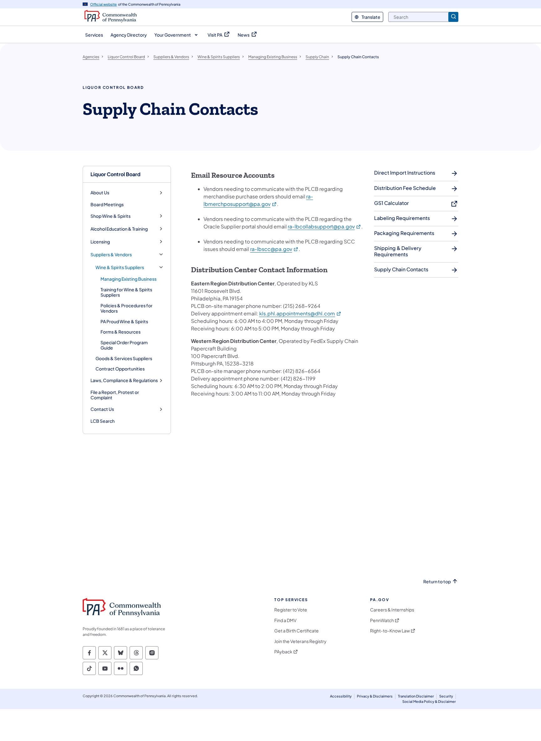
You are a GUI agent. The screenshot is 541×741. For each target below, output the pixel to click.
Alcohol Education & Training (119, 229)
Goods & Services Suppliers (123, 358)
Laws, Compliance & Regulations (124, 380)
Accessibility (341, 696)
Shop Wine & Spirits (110, 216)
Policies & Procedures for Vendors (126, 308)
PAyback (283, 651)
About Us (99, 192)
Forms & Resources (120, 332)
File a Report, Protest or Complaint (114, 395)
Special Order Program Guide (124, 345)
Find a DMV (285, 620)
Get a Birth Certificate (296, 630)
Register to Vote (290, 609)
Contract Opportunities (120, 368)
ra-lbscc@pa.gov (274, 249)
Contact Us (102, 409)
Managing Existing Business (128, 279)
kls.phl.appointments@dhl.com (300, 313)
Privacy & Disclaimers (375, 696)
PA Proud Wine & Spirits (124, 321)
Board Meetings (107, 204)
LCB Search (102, 421)
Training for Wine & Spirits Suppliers (126, 292)
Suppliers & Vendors (111, 254)
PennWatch (382, 620)
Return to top (437, 581)
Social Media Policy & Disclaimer (429, 701)
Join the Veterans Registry (300, 641)
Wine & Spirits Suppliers (119, 267)
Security (446, 696)
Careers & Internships (392, 609)
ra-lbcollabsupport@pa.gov (324, 226)
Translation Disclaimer (416, 696)
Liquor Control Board (115, 174)
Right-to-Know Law (390, 630)
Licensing (100, 241)
